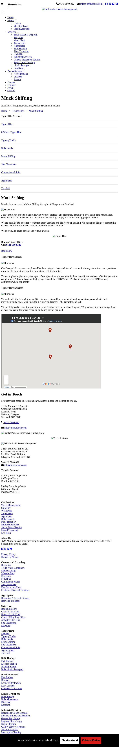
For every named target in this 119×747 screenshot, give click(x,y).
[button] (3, 5)
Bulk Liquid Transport (12, 669)
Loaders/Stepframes (11, 683)
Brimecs (5, 680)
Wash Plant (19, 40)
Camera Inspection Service (27, 59)
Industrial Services (23, 57)
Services (11, 32)
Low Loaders (7, 685)
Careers (11, 82)
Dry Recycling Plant (11, 587)
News (10, 87)
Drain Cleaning (8, 724)
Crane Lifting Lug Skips (13, 617)
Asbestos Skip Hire (10, 620)
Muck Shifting (36, 111)
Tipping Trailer (8, 140)
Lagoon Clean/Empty (11, 721)
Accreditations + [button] (9, 5)
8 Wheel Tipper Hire (11, 132)
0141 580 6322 (13, 244)
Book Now (6, 251)
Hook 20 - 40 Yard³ (10, 614)
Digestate (5, 702)
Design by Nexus (9, 557)
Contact (11, 90)
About (10, 20)
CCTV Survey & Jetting (13, 726)
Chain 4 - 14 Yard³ (10, 611)
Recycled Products (10, 600)
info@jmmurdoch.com (91, 3)
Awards (17, 79)
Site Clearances (8, 164)
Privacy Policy (8, 554)
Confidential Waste (10, 581)
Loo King (18, 68)
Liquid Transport (22, 65)
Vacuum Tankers (9, 729)
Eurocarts (6, 576)
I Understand (70, 740)
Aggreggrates (7, 650)
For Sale (11, 85)
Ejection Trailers (9, 663)
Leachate (5, 704)
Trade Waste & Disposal (25, 34)
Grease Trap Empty (10, 718)
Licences (18, 76)
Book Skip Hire (9, 609)
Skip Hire (18, 37)
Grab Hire (19, 54)
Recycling (6, 565)
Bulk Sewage (7, 696)
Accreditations (14, 71)
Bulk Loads (7, 148)
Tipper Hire (19, 43)
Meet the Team (21, 26)
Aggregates (19, 45)
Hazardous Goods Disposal (14, 713)
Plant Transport (21, 51)
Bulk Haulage (20, 48)
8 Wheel (5, 633)
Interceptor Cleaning (11, 732)
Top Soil (5, 188)
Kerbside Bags (8, 570)
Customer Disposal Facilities (15, 590)
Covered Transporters (11, 688)
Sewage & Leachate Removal (15, 715)
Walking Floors (8, 666)
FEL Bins (6, 579)
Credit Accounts (21, 28)
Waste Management (10, 505)
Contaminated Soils (10, 172)
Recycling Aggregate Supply (15, 598)
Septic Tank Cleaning (24, 62)
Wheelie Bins (7, 573)
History (17, 23)
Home (10, 17)
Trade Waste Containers (12, 567)
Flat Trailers (7, 661)
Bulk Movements (9, 699)
